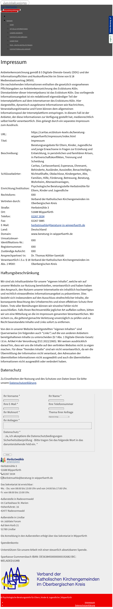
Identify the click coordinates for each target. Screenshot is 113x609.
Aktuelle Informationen (19, 29)
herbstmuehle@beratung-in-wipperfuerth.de (58, 225)
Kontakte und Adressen (18, 37)
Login (110, 39)
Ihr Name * (55, 396)
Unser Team (14, 41)
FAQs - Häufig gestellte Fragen (21, 45)
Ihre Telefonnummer (61, 404)
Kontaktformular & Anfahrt (20, 49)
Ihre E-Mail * (10, 404)
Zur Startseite (9, 7)
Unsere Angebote (16, 33)
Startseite (9, 21)
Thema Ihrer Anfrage (61, 412)
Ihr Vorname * (11, 396)
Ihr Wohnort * (11, 412)
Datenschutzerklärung (22, 383)
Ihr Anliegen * (11, 420)
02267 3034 (37, 216)
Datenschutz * (12, 432)
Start (12, 25)
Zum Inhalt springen (15, 3)
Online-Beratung (110, 26)
